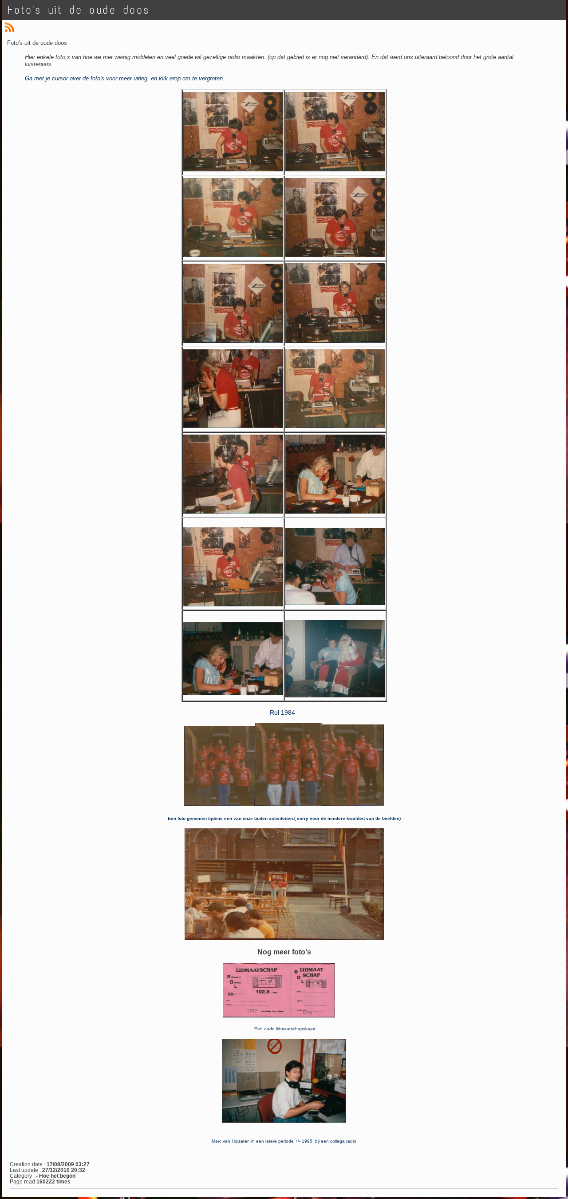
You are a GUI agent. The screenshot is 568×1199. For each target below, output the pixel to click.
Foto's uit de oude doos (79, 10)
